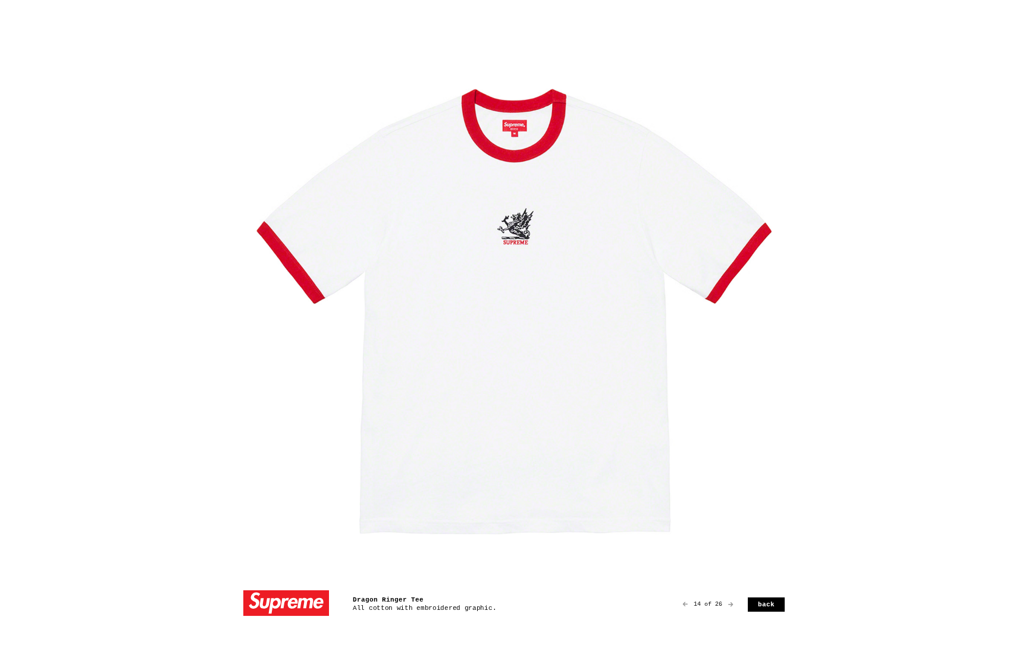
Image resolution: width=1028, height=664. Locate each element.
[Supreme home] (286, 604)
